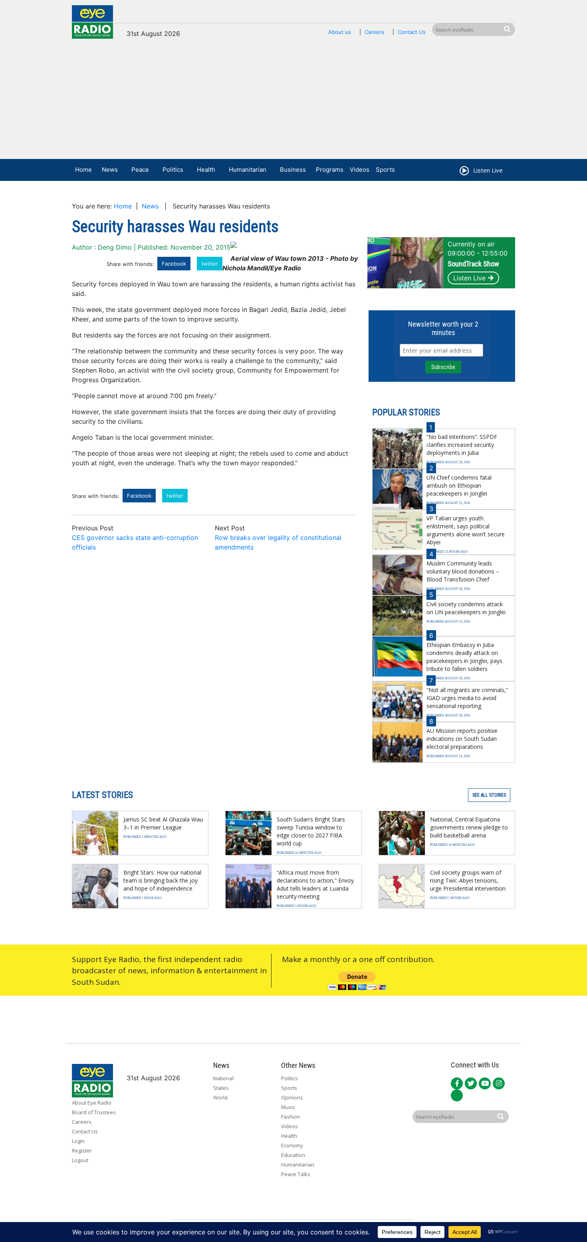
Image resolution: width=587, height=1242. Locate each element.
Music (288, 1107)
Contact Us (412, 32)
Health (206, 169)
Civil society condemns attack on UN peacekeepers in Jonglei (466, 608)
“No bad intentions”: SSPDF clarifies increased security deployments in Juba (461, 444)
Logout (80, 1160)
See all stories (489, 795)
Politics (173, 169)
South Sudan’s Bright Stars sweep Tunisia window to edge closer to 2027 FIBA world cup (311, 831)
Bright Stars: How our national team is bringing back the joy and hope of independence (162, 880)
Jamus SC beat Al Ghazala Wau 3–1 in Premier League (163, 823)
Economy (292, 1145)
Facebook (174, 263)
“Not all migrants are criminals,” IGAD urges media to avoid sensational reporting (467, 698)
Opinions (292, 1097)
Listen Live (469, 278)
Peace (140, 169)
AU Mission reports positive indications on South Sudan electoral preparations (462, 738)
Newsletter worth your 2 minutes (443, 328)
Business (293, 169)
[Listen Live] (463, 172)
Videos (359, 169)
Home (83, 169)
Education (293, 1155)
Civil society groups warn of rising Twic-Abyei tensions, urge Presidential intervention (468, 880)
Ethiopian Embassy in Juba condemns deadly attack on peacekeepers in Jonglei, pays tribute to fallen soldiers (464, 657)
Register (82, 1150)
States (221, 1087)
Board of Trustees (94, 1112)
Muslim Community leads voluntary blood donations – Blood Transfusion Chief (462, 571)
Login (78, 1141)
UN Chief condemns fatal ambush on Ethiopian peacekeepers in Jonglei (459, 485)
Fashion (290, 1116)
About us (339, 32)
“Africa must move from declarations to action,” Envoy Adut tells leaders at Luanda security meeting (315, 884)
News (110, 169)
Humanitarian (247, 169)
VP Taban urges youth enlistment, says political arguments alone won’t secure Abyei (465, 530)
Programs (329, 169)
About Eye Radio (91, 1102)
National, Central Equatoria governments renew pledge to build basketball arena (469, 827)
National (223, 1078)
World (220, 1097)
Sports (385, 169)
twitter (209, 263)
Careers (374, 32)
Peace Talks (295, 1174)
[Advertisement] (293, 103)
